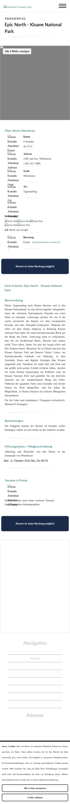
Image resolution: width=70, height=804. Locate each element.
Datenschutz (35, 689)
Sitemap (35, 704)
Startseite (35, 650)
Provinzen (35, 666)
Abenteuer (35, 658)
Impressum (35, 681)
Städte (35, 673)
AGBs (35, 696)
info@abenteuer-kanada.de (46, 242)
